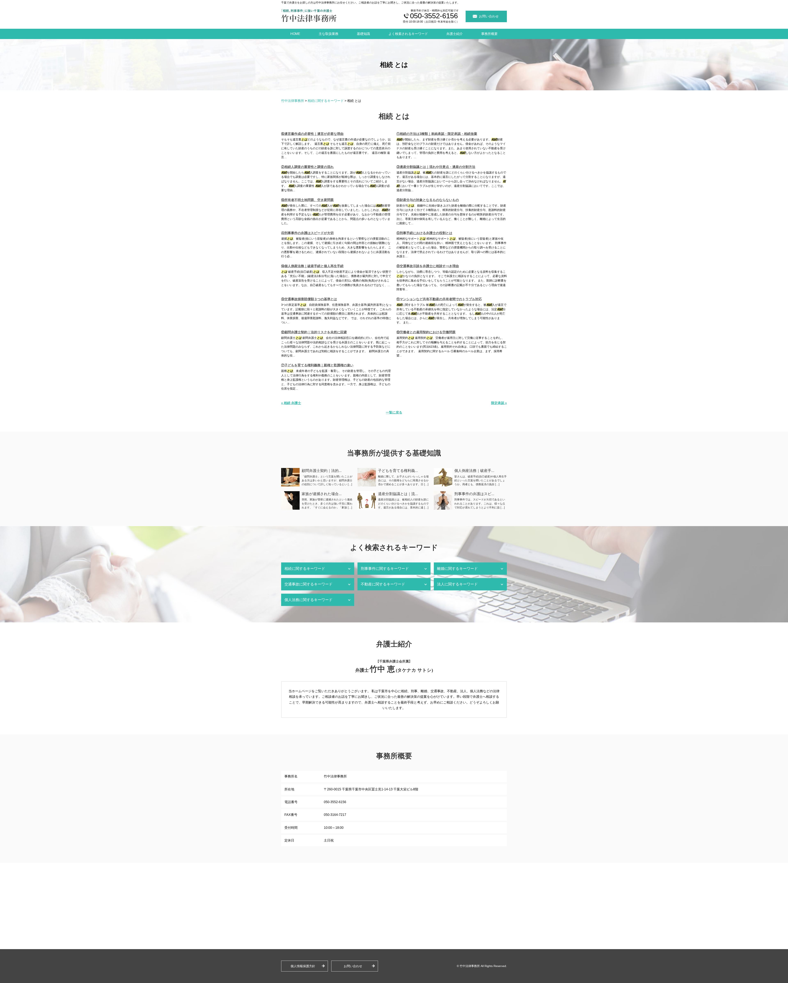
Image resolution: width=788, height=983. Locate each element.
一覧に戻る (394, 412)
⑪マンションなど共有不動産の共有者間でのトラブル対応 (439, 299)
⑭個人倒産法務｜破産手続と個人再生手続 (312, 266)
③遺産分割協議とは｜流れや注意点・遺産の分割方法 (435, 167)
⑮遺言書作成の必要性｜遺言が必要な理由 (312, 134)
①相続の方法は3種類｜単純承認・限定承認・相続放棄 (436, 134)
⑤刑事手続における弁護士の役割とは (424, 233)
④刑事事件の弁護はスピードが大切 (307, 233)
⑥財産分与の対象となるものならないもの (427, 200)
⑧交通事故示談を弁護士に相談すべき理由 (427, 266)
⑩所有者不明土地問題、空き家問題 (307, 200)
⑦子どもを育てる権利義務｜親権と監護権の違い (317, 365)
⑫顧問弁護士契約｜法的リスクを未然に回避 (314, 332)
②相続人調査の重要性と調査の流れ (307, 167)
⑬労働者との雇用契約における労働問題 (426, 332)
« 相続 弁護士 (291, 403)
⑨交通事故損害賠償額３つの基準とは (309, 299)
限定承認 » (499, 403)
